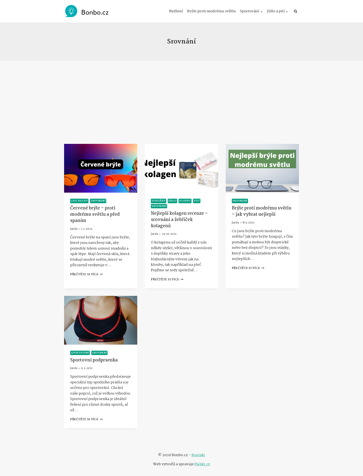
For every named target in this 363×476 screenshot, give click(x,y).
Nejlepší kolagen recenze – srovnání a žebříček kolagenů (179, 219)
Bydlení (176, 11)
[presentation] (100, 168)
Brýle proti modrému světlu (211, 11)
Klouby (185, 201)
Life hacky (79, 201)
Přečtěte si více (86, 274)
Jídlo (172, 201)
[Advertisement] (181, 102)
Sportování (80, 353)
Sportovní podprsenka (94, 360)
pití (197, 201)
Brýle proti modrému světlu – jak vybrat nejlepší (261, 211)
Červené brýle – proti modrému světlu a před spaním (95, 214)
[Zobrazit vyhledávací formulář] (295, 11)
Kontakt (198, 455)
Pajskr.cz (202, 464)
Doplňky (158, 201)
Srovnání (98, 201)
